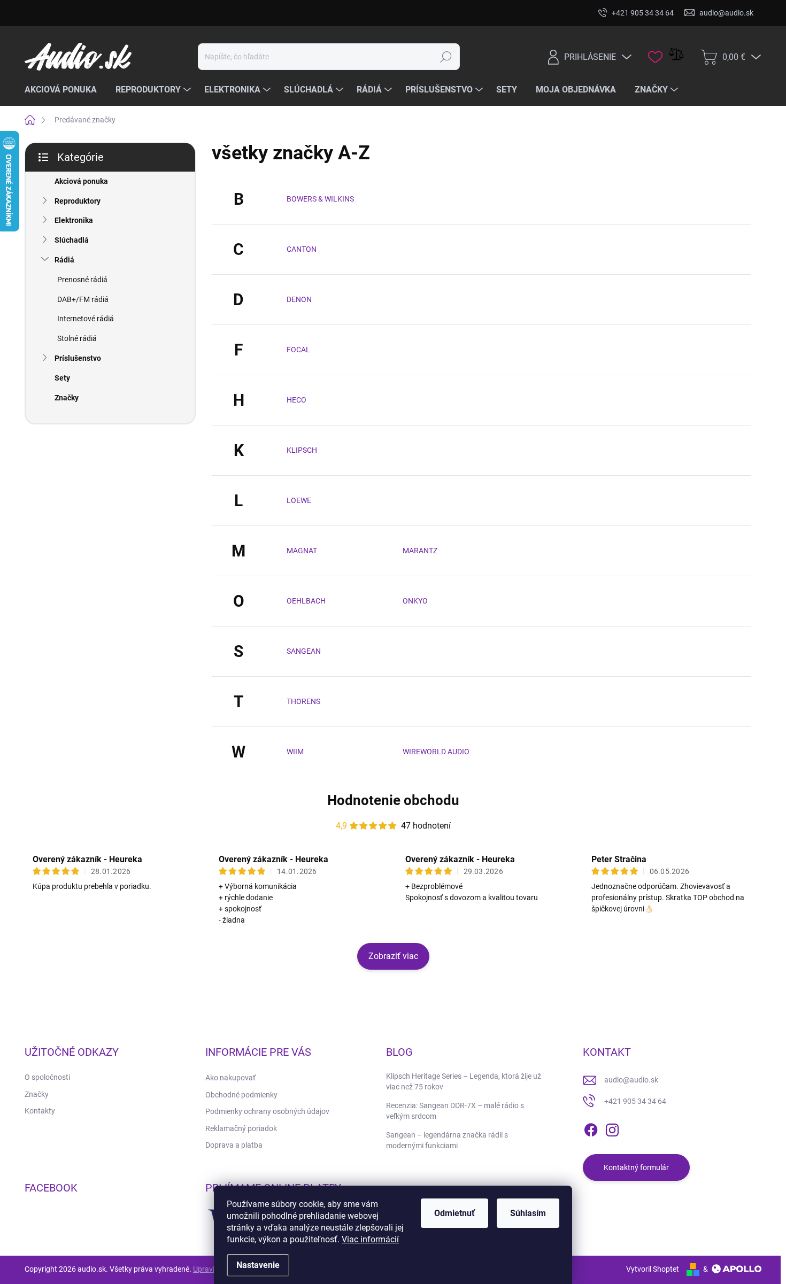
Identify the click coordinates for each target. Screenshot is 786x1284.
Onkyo (415, 601)
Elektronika (74, 220)
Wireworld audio (436, 751)
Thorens (303, 701)
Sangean (304, 651)
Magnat (302, 550)
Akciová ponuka (81, 181)
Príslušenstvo (78, 358)
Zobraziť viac (393, 956)
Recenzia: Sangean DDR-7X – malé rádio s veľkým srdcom (455, 1110)
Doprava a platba (234, 1145)
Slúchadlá (72, 240)
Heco (296, 400)
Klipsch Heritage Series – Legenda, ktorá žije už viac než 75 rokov (463, 1081)
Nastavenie (258, 1265)
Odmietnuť (454, 1213)
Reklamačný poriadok (241, 1128)
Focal (298, 349)
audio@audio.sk (631, 1080)
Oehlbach (306, 601)
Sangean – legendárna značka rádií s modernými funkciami (447, 1140)
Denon (299, 299)
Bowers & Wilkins (320, 199)
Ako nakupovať (230, 1077)
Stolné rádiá (77, 338)
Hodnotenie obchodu (393, 800)
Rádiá (64, 260)
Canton (302, 249)
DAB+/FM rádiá (83, 299)
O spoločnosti (47, 1077)
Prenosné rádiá (82, 279)
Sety (62, 378)
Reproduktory (78, 201)
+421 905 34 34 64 (635, 1101)
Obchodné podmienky (241, 1094)
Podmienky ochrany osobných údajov (267, 1111)
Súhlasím (528, 1213)
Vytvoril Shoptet (652, 1269)
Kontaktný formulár (636, 1167)
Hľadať (446, 56)
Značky (67, 397)
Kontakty (40, 1111)
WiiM (295, 751)
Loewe (299, 500)
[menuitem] (65, 90)
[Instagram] (612, 1128)
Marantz (420, 550)
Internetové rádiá (85, 318)
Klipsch (302, 450)
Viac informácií (370, 1239)
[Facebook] (591, 1128)
